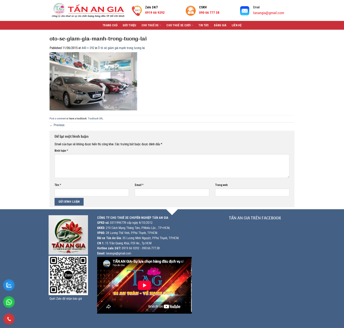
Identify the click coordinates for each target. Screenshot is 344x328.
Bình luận (61, 150)
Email (139, 185)
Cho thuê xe (150, 25)
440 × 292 (88, 48)
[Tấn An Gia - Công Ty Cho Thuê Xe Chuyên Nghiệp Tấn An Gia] (88, 10)
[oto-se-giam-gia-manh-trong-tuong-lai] (93, 81)
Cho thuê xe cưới (178, 25)
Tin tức (203, 25)
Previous (57, 125)
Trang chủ (110, 25)
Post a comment (58, 118)
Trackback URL (95, 118)
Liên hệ (236, 25)
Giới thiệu (129, 25)
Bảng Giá (220, 25)
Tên (58, 185)
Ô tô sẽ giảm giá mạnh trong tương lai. (121, 48)
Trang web (221, 185)
